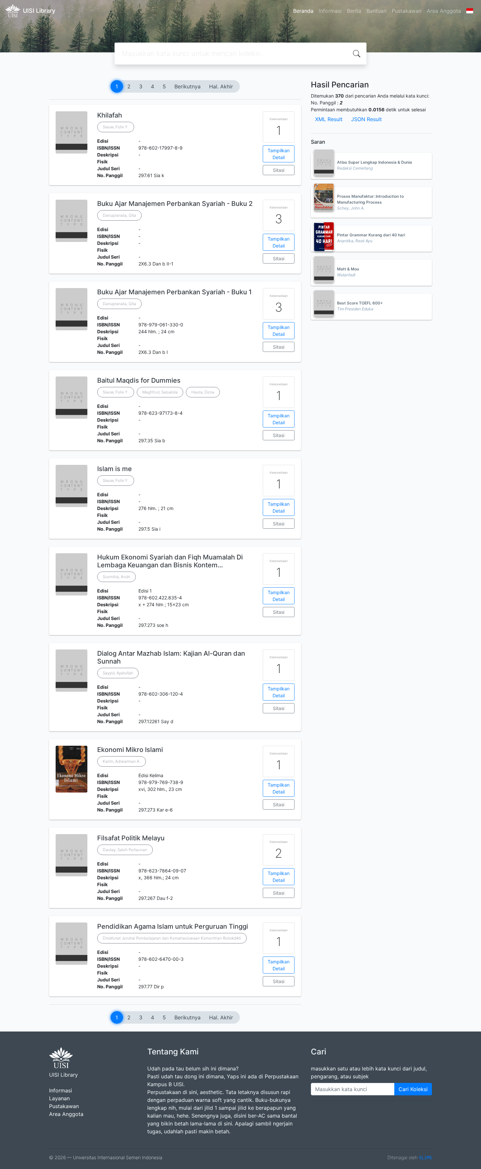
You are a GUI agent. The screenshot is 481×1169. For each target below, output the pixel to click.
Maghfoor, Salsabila (160, 392)
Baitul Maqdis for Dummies (139, 380)
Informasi (330, 11)
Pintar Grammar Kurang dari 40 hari (371, 234)
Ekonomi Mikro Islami (130, 750)
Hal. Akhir (221, 86)
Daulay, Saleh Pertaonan (125, 849)
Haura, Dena (202, 392)
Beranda (303, 11)
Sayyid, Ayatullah (118, 672)
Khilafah (109, 115)
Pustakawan (406, 11)
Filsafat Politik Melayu (131, 838)
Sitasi (278, 170)
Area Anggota (444, 11)
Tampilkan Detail (279, 154)
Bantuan (376, 11)
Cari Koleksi (413, 1089)
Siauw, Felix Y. (116, 126)
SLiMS (425, 1157)
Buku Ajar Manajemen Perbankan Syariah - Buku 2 (175, 204)
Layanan (59, 1098)
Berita (354, 11)
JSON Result (366, 119)
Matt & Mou (348, 268)
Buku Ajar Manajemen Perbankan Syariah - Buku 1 (174, 292)
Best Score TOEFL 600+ (360, 303)
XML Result (329, 119)
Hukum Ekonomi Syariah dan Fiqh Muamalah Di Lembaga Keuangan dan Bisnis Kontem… (170, 561)
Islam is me (114, 469)
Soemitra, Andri (116, 576)
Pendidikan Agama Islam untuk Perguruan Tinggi (172, 926)
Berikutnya (187, 86)
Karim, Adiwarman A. (121, 761)
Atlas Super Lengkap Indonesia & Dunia (374, 162)
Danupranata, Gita (119, 215)
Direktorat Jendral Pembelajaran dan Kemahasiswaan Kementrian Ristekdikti (172, 938)
